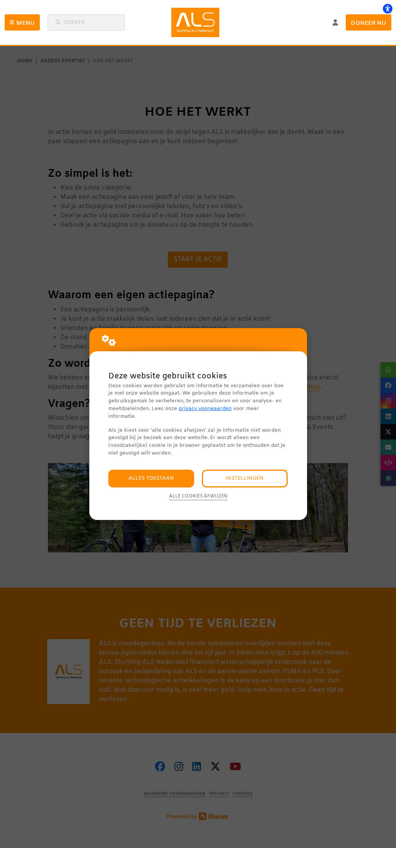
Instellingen (244, 478)
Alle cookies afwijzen (198, 496)
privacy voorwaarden (205, 408)
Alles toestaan (151, 478)
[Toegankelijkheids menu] (387, 8)
